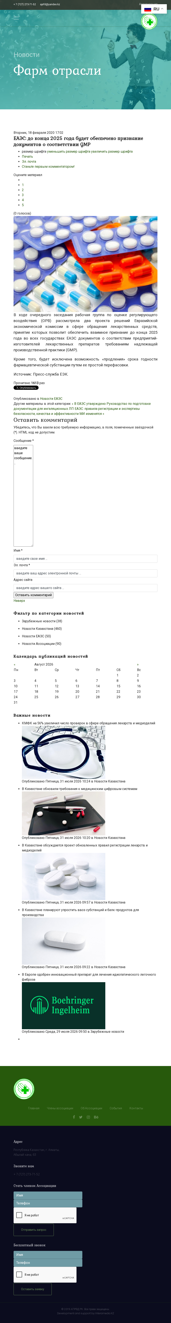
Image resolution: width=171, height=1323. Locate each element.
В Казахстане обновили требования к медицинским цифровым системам (80, 789)
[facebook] (74, 1117)
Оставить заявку (32, 1289)
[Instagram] (88, 1117)
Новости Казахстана (109, 781)
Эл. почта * (22, 565)
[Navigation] (16, 18)
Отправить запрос (33, 1229)
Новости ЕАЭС (51, 399)
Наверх (19, 601)
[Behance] (96, 1117)
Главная (33, 1108)
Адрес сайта (23, 580)
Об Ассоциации (91, 1108)
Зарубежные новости (107, 1032)
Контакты (136, 1108)
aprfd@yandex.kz (50, 4)
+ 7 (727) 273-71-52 (25, 4)
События (116, 1108)
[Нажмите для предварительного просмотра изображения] (85, 264)
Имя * (18, 550)
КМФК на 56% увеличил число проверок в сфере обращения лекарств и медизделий (89, 723)
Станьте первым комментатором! (48, 167)
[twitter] (81, 1117)
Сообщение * (24, 441)
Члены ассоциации (60, 1108)
